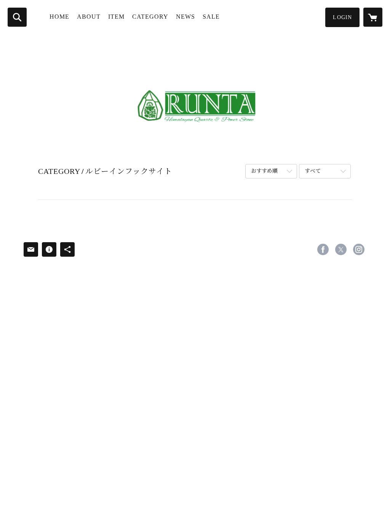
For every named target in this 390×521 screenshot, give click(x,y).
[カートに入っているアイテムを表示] (372, 17)
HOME (59, 16)
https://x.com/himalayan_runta (341, 249)
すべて (313, 171)
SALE (211, 16)
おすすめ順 (264, 171)
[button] (342, 17)
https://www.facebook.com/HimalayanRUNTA (323, 249)
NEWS (185, 16)
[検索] (17, 17)
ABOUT (89, 16)
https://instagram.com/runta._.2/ (358, 249)
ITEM (116, 16)
